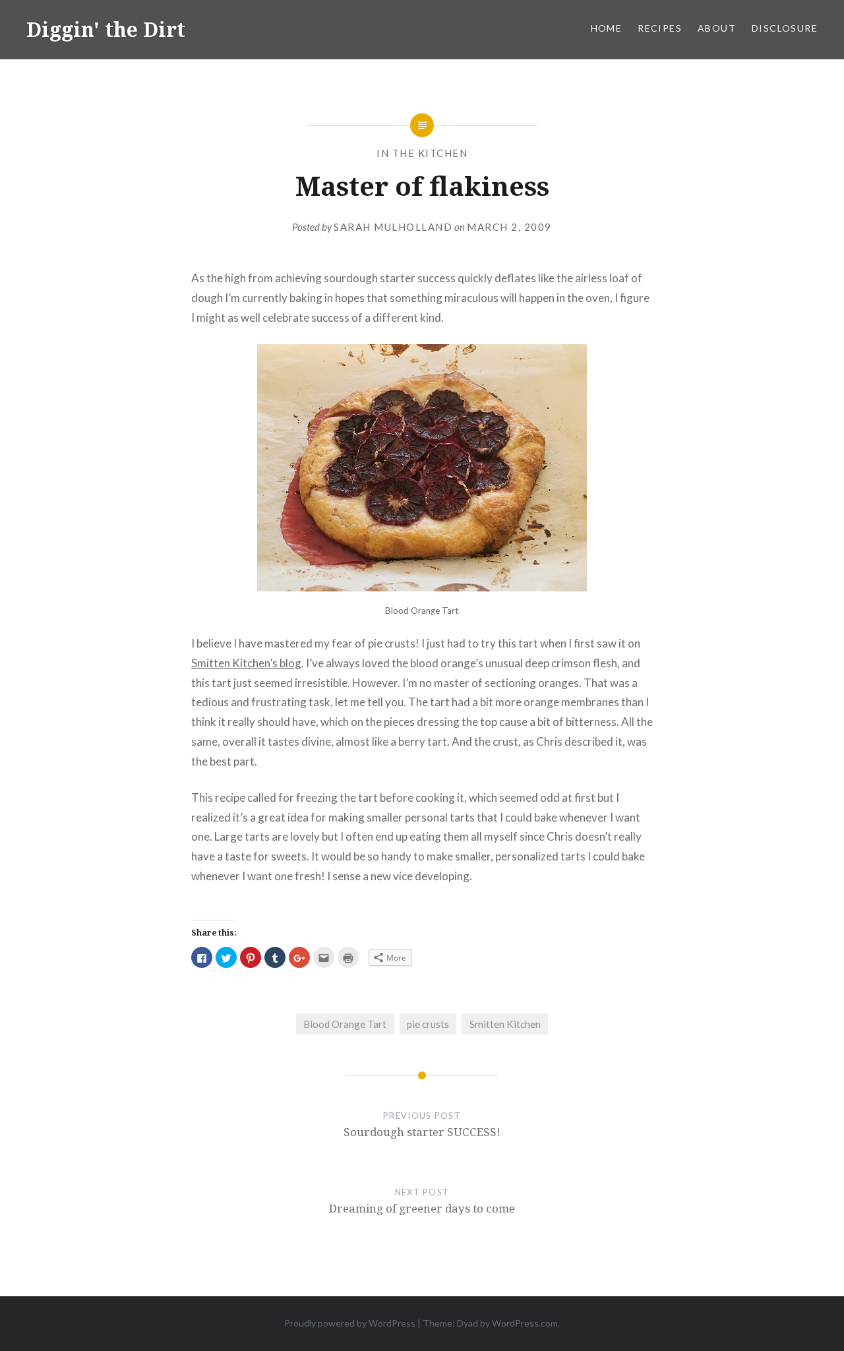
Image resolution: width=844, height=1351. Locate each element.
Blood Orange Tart (344, 1024)
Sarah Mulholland (393, 227)
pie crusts (428, 1024)
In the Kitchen (422, 153)
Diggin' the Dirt (105, 29)
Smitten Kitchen (505, 1024)
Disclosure (785, 28)
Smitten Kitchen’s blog (246, 663)
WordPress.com (525, 1323)
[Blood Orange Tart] (422, 587)
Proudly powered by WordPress (349, 1323)
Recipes (660, 28)
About (717, 28)
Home (606, 28)
